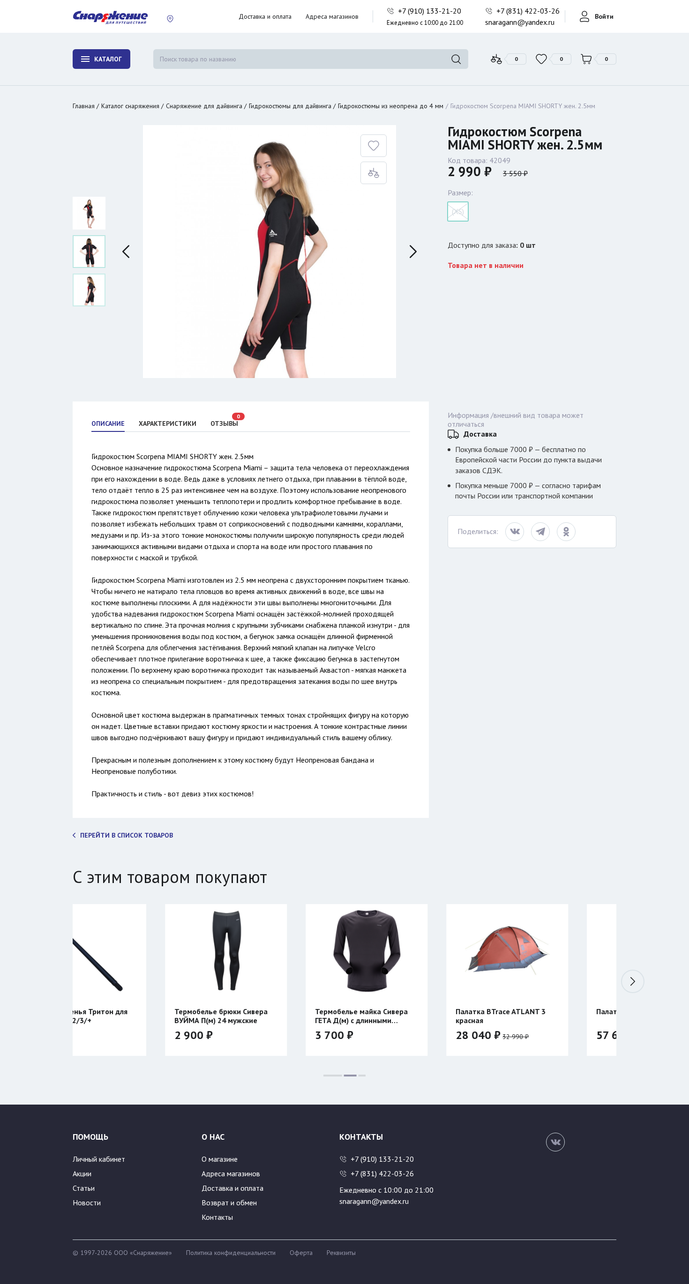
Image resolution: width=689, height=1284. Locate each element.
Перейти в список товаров (126, 835)
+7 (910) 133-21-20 (430, 10)
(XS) (458, 211)
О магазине (220, 1159)
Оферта (301, 1252)
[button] (632, 981)
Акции (82, 1173)
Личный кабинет (99, 1159)
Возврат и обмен (229, 1202)
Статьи (84, 1188)
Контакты (217, 1217)
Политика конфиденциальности (231, 1252)
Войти (604, 16)
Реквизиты (341, 1252)
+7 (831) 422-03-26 (529, 10)
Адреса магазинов (332, 16)
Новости (87, 1202)
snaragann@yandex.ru (519, 22)
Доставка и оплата (265, 16)
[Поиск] (456, 59)
